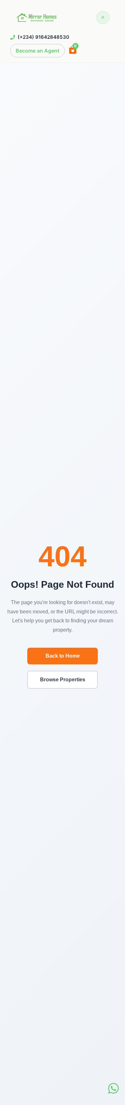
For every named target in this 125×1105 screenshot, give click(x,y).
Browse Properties (62, 679)
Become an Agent (37, 50)
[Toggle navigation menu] (103, 17)
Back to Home (63, 656)
